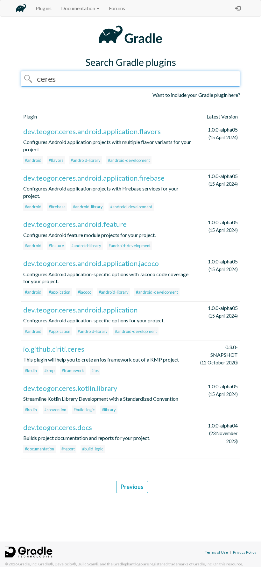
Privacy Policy (244, 552)
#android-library (86, 160)
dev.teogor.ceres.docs (57, 427)
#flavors (56, 160)
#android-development (129, 160)
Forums (117, 8)
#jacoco (84, 292)
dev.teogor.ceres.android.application (80, 309)
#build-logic (84, 409)
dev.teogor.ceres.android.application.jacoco (91, 263)
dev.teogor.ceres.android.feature (75, 224)
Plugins (44, 8)
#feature (56, 245)
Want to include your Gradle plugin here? (196, 95)
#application (59, 292)
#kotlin (31, 370)
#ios (95, 370)
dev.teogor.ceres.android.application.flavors (92, 131)
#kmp (49, 370)
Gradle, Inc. (28, 564)
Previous (132, 486)
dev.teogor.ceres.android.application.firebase (94, 178)
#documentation (39, 448)
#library (109, 409)
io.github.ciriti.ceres (53, 349)
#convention (55, 409)
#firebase (57, 206)
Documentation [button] (78, 8)
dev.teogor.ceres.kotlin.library (70, 388)
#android (33, 160)
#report (68, 448)
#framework (73, 370)
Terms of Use (216, 552)
